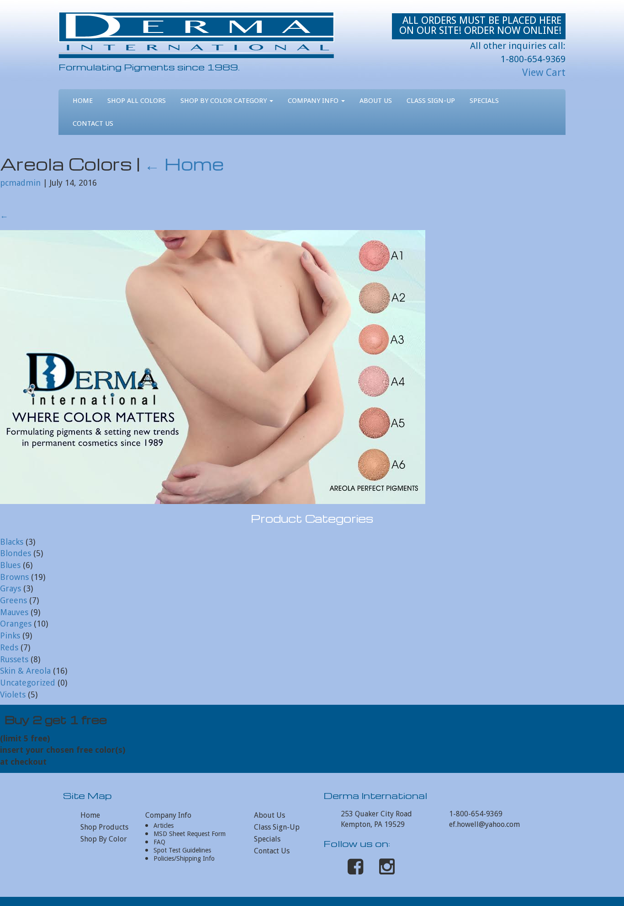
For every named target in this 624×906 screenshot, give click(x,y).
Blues (10, 565)
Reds (9, 647)
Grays (10, 588)
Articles (163, 825)
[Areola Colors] (212, 366)
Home (83, 100)
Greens (13, 600)
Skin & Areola (25, 670)
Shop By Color (103, 839)
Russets (14, 659)
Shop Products (104, 827)
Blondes (15, 553)
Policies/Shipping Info (184, 858)
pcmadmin (20, 183)
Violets (13, 694)
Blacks (11, 542)
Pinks (10, 635)
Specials (484, 100)
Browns (14, 577)
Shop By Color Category (224, 100)
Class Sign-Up (431, 100)
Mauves (14, 612)
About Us (376, 100)
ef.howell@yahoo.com (484, 824)
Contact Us (93, 123)
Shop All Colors (136, 100)
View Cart (544, 72)
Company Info (314, 100)
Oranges (16, 623)
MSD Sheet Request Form (189, 833)
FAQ (159, 842)
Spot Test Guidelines (182, 850)
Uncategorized (27, 682)
